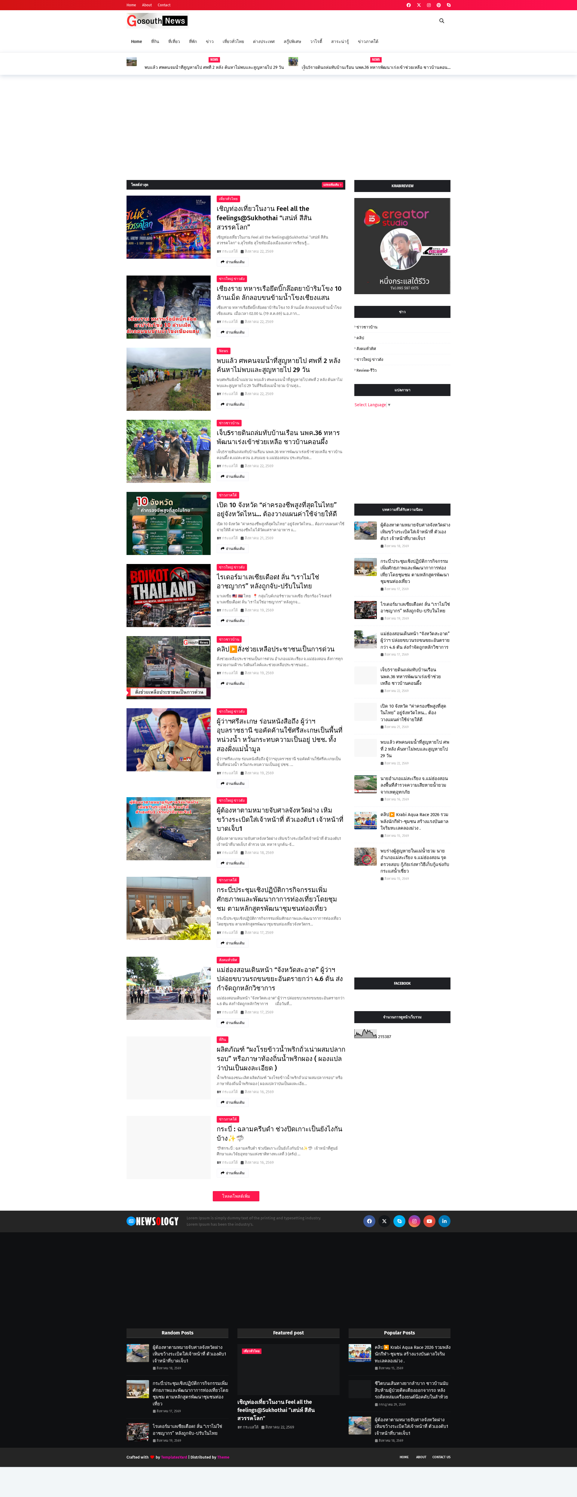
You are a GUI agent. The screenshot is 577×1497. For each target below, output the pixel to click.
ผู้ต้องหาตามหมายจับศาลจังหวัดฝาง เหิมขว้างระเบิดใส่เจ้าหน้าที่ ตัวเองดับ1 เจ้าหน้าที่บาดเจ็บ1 (280, 819)
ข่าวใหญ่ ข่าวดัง (232, 279)
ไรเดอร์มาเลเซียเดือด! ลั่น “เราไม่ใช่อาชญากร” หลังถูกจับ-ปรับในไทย (268, 581)
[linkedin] (444, 1221)
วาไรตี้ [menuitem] (316, 41)
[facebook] (408, 5)
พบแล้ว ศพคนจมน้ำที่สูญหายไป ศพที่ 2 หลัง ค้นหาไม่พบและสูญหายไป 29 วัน (214, 67)
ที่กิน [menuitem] (155, 41)
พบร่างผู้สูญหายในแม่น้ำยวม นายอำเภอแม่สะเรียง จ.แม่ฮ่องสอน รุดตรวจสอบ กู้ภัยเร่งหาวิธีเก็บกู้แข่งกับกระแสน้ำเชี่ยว (414, 861)
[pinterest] (438, 5)
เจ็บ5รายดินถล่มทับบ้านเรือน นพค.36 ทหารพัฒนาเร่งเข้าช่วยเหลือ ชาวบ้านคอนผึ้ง (374, 67)
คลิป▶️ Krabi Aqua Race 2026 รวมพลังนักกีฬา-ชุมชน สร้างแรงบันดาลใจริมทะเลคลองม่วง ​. (414, 821)
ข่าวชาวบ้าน (229, 423)
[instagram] (429, 5)
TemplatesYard (174, 1457)
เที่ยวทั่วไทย (228, 199)
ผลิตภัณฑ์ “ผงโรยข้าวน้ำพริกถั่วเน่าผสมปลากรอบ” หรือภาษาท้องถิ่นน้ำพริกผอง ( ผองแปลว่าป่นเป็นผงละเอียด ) (281, 1058)
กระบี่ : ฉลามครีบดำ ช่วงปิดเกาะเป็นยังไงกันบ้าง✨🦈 (279, 1133)
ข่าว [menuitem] (210, 41)
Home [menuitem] (136, 41)
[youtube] (429, 1221)
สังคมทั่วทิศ (228, 960)
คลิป (360, 338)
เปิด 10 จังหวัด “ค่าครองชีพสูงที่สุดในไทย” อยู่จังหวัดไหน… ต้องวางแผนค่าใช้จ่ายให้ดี (277, 509)
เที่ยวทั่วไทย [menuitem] (233, 41)
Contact (164, 5)
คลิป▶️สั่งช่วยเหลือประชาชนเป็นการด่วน (275, 649)
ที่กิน (222, 1040)
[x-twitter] (419, 5)
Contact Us (441, 1457)
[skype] (447, 5)
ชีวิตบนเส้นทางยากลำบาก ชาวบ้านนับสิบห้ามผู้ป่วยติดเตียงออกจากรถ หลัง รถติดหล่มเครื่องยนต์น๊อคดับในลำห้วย (411, 1390)
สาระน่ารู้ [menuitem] (340, 41)
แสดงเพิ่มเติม (331, 184)
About (147, 5)
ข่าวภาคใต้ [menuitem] (368, 41)
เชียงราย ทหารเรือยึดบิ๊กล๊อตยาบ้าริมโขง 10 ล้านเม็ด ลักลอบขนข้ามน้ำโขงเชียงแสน (279, 293)
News (223, 351)
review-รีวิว (366, 370)
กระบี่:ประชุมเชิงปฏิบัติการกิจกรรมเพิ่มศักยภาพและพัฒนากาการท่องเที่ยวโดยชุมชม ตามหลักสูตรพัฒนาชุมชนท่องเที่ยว (277, 899)
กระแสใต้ (230, 251)
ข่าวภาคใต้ (228, 495)
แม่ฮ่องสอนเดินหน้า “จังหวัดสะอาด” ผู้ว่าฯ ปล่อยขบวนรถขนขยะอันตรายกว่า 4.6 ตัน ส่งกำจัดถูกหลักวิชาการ (280, 979)
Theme (223, 1457)
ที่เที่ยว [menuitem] (174, 41)
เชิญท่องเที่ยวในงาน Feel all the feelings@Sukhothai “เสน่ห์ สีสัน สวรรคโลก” (264, 218)
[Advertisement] (288, 126)
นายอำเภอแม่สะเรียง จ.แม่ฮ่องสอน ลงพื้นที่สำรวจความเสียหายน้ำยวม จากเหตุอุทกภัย (414, 785)
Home (131, 5)
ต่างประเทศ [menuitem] (264, 41)
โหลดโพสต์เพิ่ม (236, 1196)
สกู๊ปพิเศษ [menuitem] (292, 41)
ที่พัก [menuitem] (193, 41)
